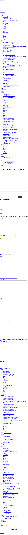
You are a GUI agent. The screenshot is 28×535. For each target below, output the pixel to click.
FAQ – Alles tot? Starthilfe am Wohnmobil (7, 50)
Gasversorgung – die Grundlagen (6, 135)
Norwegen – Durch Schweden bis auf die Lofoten (8, 97)
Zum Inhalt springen (2, 0)
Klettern (3, 159)
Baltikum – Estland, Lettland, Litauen (7, 18)
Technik (3, 146)
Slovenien (4, 38)
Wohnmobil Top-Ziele (5, 100)
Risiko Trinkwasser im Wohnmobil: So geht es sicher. (8, 45)
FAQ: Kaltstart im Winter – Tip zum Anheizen (8, 127)
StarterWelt (2, 144)
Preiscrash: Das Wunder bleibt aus (5, 254)
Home (2, 91)
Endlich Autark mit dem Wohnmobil (7, 163)
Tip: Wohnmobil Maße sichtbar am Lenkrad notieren (8, 61)
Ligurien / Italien (4, 26)
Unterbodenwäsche (5, 67)
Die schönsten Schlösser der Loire (6, 95)
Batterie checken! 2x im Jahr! (6, 64)
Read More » (1, 237)
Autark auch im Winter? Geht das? (6, 87)
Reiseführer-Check (5, 76)
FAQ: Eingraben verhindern (6, 124)
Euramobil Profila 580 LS (7, 81)
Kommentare (2, 165)
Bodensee (4, 111)
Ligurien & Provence (5, 24)
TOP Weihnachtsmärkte (5, 102)
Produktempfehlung (5, 152)
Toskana (4, 39)
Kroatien (4, 31)
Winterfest (4, 149)
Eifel (3, 34)
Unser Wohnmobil (5, 80)
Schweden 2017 (4, 103)
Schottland (4, 21)
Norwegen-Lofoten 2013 (5, 106)
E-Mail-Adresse (2, 208)
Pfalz (3, 35)
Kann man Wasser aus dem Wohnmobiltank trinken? (8, 59)
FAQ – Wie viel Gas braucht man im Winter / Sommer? (9, 47)
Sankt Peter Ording (5, 110)
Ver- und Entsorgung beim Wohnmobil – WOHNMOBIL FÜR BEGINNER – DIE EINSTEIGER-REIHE (14, 46)
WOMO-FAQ (2, 40)
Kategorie (2, 88)
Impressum (2, 79)
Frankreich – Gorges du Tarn (6, 109)
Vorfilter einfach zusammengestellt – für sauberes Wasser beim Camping (10, 75)
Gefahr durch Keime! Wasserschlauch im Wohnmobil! (8, 41)
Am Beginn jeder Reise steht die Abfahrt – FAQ (8, 125)
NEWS (2, 15)
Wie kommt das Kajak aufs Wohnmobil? (7, 60)
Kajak (2, 154)
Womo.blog (2, 12)
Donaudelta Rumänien (5, 17)
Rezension (4, 77)
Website (1, 209)
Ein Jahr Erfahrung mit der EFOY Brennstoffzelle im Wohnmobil (10, 140)
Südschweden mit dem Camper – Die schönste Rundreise (9, 19)
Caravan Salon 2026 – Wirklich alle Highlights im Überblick (8, 278)
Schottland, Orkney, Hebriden (6, 16)
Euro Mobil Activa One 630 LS (7, 157)
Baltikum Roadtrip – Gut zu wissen (6, 94)
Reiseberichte (2, 92)
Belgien (3, 29)
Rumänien (4, 98)
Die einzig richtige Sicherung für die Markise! (8, 43)
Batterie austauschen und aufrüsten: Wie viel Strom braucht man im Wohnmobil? (11, 133)
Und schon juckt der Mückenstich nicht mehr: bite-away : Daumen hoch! (10, 129)
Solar (3, 73)
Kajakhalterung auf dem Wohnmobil (7, 78)
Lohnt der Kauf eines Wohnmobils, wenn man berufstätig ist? (9, 132)
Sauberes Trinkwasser (5, 130)
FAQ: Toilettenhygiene (5, 48)
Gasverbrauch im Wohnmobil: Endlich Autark (8, 86)
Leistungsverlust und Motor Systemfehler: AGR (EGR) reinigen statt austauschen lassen (12, 65)
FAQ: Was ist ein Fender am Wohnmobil (7, 51)
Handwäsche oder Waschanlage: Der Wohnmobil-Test (8, 49)
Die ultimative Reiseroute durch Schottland (7, 30)
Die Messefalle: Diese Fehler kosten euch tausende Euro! (8, 235)
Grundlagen (2, 53)
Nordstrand (4, 113)
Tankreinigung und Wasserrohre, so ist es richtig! (8, 42)
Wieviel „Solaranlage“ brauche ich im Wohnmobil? (8, 54)
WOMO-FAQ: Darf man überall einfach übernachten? (8, 119)
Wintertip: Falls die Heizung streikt (6, 143)
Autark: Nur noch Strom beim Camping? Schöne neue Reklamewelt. (10, 85)
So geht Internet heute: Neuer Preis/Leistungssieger (8, 69)
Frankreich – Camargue (5, 32)
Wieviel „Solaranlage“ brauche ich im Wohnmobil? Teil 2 (9, 55)
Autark (2, 160)
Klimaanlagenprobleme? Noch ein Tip (7, 141)
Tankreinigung (4, 148)
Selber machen (4, 72)
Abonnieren (2, 533)
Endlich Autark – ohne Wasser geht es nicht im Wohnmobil (9, 162)
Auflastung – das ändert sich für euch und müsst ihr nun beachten (9, 320)
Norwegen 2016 (4, 27)
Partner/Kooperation (5, 83)
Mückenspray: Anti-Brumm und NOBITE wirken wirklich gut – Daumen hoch (11, 128)
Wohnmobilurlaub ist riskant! (6, 57)
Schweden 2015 (4, 28)
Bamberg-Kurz (4, 36)
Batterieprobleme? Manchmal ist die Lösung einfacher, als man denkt (10, 62)
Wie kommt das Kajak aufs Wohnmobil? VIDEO (8, 121)
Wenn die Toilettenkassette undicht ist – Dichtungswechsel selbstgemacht (10, 138)
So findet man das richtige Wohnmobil (7, 68)
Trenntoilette (4, 147)
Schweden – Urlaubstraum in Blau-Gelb (7, 25)
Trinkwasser (4, 151)
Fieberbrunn (4, 116)
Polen (3, 22)
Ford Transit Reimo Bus (6, 82)
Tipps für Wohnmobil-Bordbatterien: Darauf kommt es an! (9, 63)
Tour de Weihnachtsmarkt (5, 23)
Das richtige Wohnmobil (4, 89)
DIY (3, 70)
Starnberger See (4, 37)
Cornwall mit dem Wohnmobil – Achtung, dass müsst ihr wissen (10, 20)
